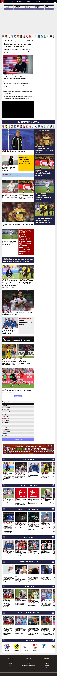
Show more (18, 396)
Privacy (28, 663)
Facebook (46, 663)
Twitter (46, 661)
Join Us (10, 665)
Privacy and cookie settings (28, 665)
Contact (11, 663)
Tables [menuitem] (28, 1)
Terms (28, 661)
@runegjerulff (15, 40)
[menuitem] (4, 1)
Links (46, 667)
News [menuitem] (11, 1)
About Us (11, 661)
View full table (18, 439)
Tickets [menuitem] (45, 1)
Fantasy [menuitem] (37, 1)
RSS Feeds (46, 665)
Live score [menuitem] (19, 1)
